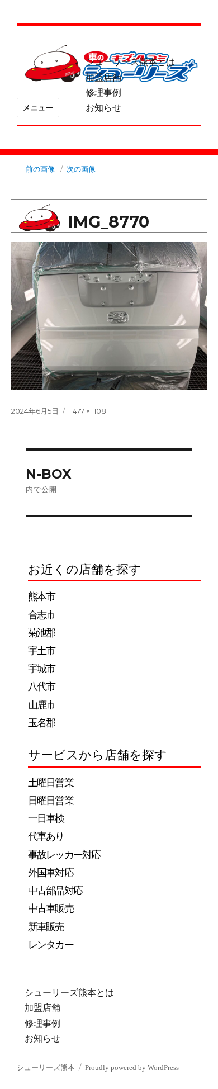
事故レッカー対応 (64, 854)
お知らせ (103, 107)
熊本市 (41, 596)
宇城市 (41, 668)
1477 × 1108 (88, 410)
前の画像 (40, 168)
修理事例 (103, 92)
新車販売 (46, 926)
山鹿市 (41, 705)
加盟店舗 (103, 77)
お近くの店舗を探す (84, 569)
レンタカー (50, 944)
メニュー (38, 107)
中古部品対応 (55, 890)
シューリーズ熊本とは (130, 61)
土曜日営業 (50, 782)
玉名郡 (41, 722)
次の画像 (81, 168)
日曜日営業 (50, 800)
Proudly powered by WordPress (132, 1067)
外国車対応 (50, 872)
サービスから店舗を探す (97, 755)
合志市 (41, 615)
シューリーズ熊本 (46, 1067)
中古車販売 (50, 908)
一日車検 (46, 818)
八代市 (41, 686)
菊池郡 (41, 632)
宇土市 (41, 650)
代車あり (46, 836)
